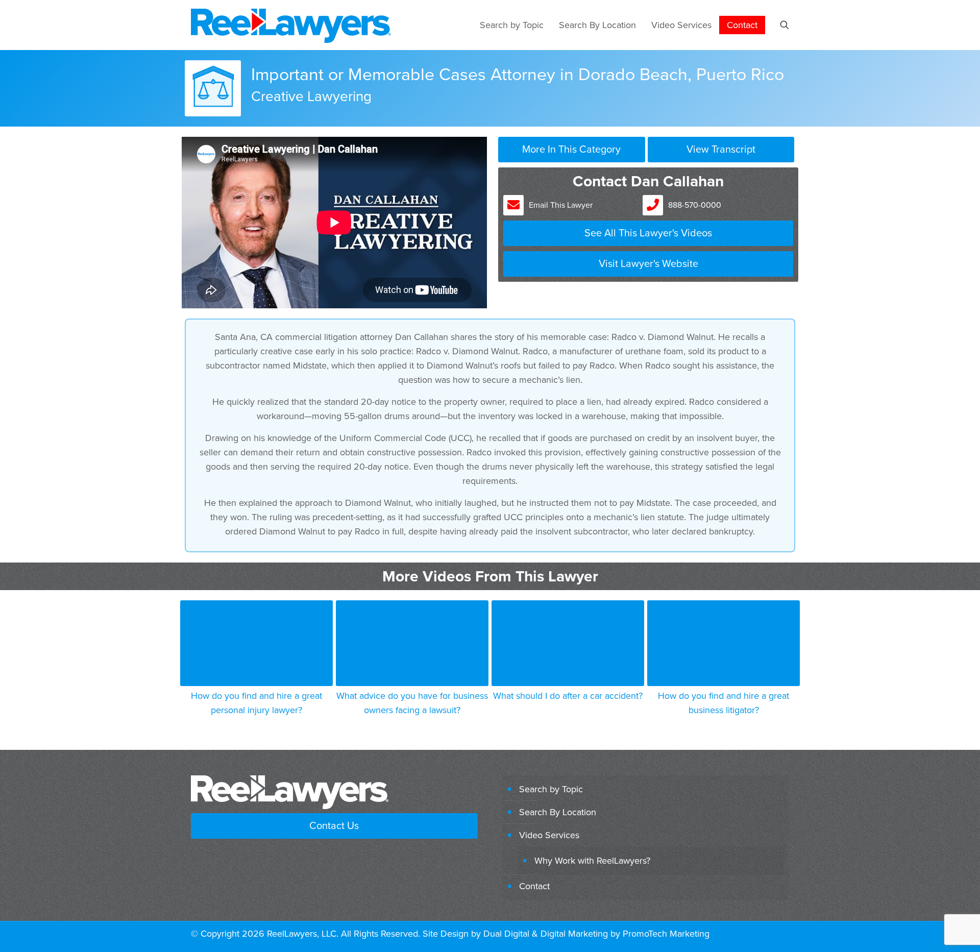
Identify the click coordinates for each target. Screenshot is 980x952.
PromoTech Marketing (666, 933)
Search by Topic (551, 789)
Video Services (549, 834)
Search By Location (557, 811)
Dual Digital (506, 933)
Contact (534, 886)
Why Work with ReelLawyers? (592, 860)
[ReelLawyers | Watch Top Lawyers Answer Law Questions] (291, 25)
